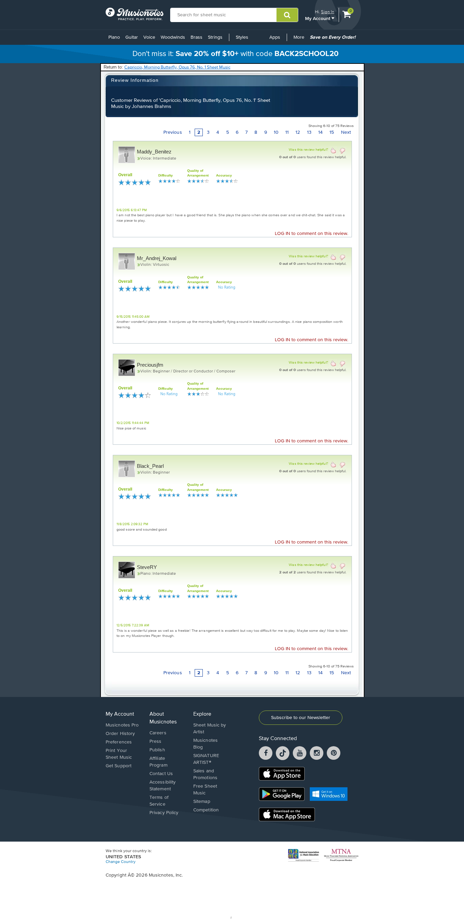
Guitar (131, 37)
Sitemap (201, 801)
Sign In (327, 11)
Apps (274, 37)
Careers (157, 733)
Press (155, 741)
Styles (242, 37)
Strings (215, 37)
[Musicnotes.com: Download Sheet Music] (134, 14)
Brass (196, 37)
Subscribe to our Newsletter (300, 717)
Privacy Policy (163, 812)
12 (298, 132)
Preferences (119, 742)
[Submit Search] (287, 15)
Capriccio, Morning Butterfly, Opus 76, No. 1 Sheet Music (177, 67)
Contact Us (161, 773)
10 (276, 132)
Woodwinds (173, 37)
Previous (172, 132)
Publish (157, 750)
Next (346, 132)
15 (331, 132)
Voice (149, 37)
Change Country (121, 862)
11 (287, 132)
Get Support (118, 766)
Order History (120, 733)
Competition (206, 810)
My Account (318, 18)
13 (309, 132)
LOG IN (282, 233)
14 (320, 132)
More (300, 40)
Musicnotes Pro (122, 725)
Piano (114, 37)
